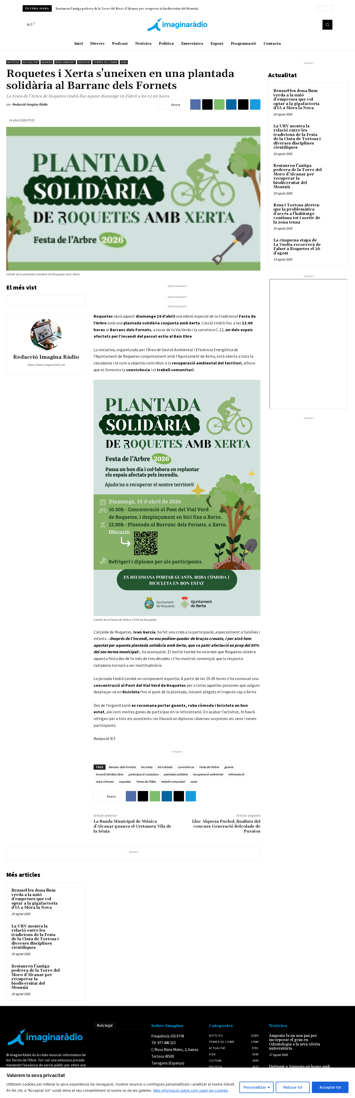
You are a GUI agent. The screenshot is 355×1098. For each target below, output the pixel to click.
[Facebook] (299, 24)
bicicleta (146, 767)
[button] (327, 25)
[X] (313, 24)
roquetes (125, 781)
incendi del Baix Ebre (109, 774)
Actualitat (30, 62)
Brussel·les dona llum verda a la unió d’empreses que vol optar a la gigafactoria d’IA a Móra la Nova (34, 899)
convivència (186, 767)
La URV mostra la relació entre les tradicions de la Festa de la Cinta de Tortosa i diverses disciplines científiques (35, 937)
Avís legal (105, 1025)
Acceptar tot (330, 1087)
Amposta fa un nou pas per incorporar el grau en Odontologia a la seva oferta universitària (294, 1042)
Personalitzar (255, 1087)
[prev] (321, 8)
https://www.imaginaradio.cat (46, 365)
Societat (84, 62)
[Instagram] (306, 24)
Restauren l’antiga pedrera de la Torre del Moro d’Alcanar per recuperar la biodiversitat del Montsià (35, 977)
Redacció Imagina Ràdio (29, 104)
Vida (124, 62)
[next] (329, 8)
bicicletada (164, 767)
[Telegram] (255, 104)
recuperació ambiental (208, 774)
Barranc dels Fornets (122, 767)
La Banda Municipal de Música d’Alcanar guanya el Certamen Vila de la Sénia (132, 826)
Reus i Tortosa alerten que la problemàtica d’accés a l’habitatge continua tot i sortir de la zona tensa (125, 9)
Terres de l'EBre (146, 781)
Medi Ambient (65, 62)
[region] (177, 1083)
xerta (193, 781)
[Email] (243, 104)
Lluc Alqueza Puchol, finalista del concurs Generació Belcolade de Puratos (226, 826)
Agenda (47, 62)
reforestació (236, 774)
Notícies (13, 62)
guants (228, 767)
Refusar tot (292, 1087)
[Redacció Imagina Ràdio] (46, 334)
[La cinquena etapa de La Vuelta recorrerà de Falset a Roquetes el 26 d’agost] (334, 246)
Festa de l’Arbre (209, 767)
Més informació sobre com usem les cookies (190, 1090)
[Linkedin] (231, 104)
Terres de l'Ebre (105, 62)
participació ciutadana (143, 774)
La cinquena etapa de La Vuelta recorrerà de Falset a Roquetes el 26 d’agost (297, 247)
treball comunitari (173, 781)
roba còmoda (105, 781)
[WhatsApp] (219, 104)
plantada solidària (176, 774)
